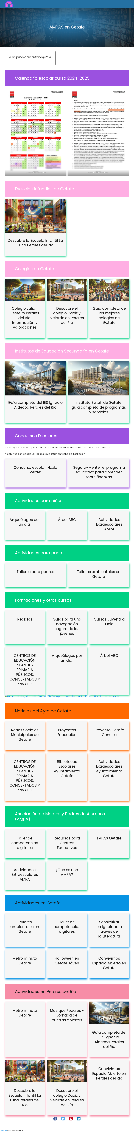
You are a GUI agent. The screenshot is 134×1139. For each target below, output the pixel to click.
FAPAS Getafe (109, 838)
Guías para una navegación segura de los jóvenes (67, 626)
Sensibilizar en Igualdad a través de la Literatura (109, 929)
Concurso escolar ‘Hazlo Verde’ (35, 470)
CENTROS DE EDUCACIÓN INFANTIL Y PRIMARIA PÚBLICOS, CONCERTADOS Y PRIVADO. (25, 670)
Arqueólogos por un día (25, 522)
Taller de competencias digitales (24, 843)
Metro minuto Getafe (24, 961)
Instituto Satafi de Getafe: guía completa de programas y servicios (98, 407)
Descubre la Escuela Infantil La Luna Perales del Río (35, 243)
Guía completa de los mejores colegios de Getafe (109, 315)
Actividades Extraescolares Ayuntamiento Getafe (109, 768)
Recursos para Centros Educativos (67, 843)
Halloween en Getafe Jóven (67, 961)
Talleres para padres (35, 571)
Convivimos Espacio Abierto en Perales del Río (109, 1073)
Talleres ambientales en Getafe (99, 574)
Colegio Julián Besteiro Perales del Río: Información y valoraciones (24, 318)
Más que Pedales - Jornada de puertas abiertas (67, 1015)
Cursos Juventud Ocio (109, 622)
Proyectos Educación (67, 732)
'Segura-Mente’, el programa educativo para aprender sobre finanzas (98, 472)
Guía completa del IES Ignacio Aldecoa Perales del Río (35, 405)
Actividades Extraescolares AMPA (109, 524)
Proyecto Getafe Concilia (109, 732)
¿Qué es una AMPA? (67, 872)
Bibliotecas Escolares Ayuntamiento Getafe (67, 768)
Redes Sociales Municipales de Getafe (25, 735)
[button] (55, 1118)
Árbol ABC (67, 519)
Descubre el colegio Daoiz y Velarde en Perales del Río (67, 315)
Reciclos (24, 619)
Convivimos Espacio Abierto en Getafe (109, 963)
